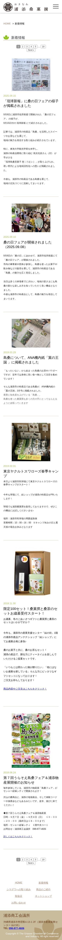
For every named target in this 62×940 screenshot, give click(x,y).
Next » (31, 50)
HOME (7, 23)
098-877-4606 (16, 928)
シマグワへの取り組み (19, 889)
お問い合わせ (18, 902)
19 (43, 46)
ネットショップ (43, 896)
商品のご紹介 (43, 889)
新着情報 (43, 882)
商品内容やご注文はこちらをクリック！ (25, 688)
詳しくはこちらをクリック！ (18, 836)
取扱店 (18, 896)
